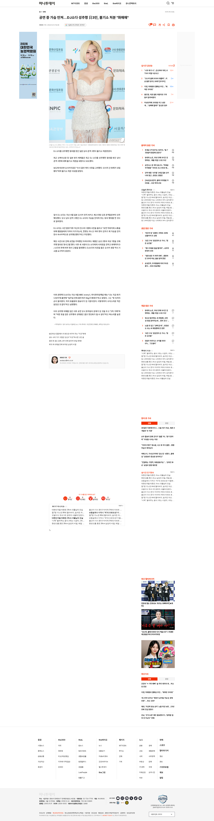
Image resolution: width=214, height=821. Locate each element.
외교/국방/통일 (63, 756)
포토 (161, 762)
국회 (59, 746)
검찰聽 (80, 767)
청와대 (60, 751)
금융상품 (41, 756)
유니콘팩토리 (131, 3)
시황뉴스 (41, 746)
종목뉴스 (41, 751)
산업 (140, 751)
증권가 (40, 767)
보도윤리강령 (131, 813)
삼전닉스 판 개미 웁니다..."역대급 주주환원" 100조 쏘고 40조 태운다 (157, 168)
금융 (140, 746)
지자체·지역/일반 (64, 762)
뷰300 (60, 767)
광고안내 (94, 813)
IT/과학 (142, 767)
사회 (140, 756)
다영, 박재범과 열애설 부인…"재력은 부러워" (157, 692)
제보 (161, 772)
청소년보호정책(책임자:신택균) (74, 813)
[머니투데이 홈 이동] (47, 794)
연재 (120, 756)
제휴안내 (100, 813)
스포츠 (162, 745)
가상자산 (41, 762)
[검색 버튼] (168, 3)
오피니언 (152, 772)
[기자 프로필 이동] (55, 360)
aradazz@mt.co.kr (66, 360)
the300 (95, 3)
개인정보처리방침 (58, 813)
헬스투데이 (103, 767)
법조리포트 (82, 751)
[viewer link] (122, 140)
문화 (150, 762)
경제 (150, 746)
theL (106, 3)
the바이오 (117, 3)
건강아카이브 (103, 762)
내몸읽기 (102, 751)
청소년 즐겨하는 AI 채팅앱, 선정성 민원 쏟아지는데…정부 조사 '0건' (157, 320)
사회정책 (152, 756)
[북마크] (168, 24)
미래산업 (142, 772)
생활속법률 (82, 756)
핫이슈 (121, 751)
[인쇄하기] (173, 24)
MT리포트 (75, 3)
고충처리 (122, 813)
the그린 (102, 772)
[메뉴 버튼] (172, 3)
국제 (150, 767)
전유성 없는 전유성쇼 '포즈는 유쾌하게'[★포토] (157, 604)
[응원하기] (69, 357)
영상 (161, 756)
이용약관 (87, 813)
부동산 (141, 762)
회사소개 (42, 813)
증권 (86, 3)
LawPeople (82, 772)
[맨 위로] (209, 811)
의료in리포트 (103, 756)
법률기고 (81, 778)
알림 (161, 778)
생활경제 (152, 751)
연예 (44, 12)
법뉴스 (80, 746)
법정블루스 (82, 762)
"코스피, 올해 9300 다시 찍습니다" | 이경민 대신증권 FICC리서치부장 (157, 633)
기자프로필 (164, 767)
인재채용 (48, 813)
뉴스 (100, 746)
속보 (140, 778)
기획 (120, 762)
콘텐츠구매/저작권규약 (112, 813)
